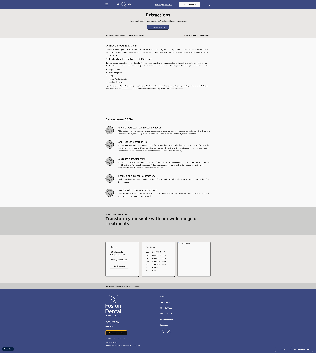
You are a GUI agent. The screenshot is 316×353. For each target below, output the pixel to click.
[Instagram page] (169, 331)
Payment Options (167, 319)
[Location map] (194, 259)
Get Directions (119, 266)
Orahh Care (136, 345)
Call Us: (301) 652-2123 (163, 5)
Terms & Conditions (121, 345)
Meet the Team (166, 308)
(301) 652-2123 (139, 35)
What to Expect (166, 314)
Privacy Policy (109, 345)
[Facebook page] (162, 331)
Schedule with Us (189, 5)
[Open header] (107, 4)
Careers (129, 345)
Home (162, 297)
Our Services (165, 302)
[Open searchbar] (209, 4)
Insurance (164, 325)
